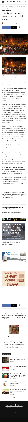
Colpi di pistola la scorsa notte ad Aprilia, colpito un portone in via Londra (18, 359)
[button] (2, 2)
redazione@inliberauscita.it (17, 412)
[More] (19, 27)
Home (3, 6)
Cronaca (7, 6)
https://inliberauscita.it (14, 339)
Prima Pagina (8, 10)
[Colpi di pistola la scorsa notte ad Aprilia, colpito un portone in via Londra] (5, 360)
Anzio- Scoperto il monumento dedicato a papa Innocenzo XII (20, 315)
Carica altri (13, 397)
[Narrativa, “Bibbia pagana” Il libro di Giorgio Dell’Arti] (5, 384)
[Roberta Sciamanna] (3, 23)
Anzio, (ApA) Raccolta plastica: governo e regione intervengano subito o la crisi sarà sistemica (18, 375)
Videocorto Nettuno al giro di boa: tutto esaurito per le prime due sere (18, 391)
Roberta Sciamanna (9, 23)
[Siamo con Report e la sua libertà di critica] (5, 368)
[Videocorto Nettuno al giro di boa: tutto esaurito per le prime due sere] (5, 391)
